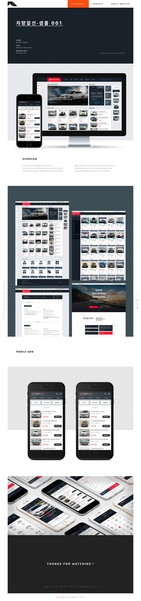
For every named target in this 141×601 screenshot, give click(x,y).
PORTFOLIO (78, 3)
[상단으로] (137, 300)
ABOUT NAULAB (120, 3)
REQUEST (98, 3)
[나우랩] (12, 4)
